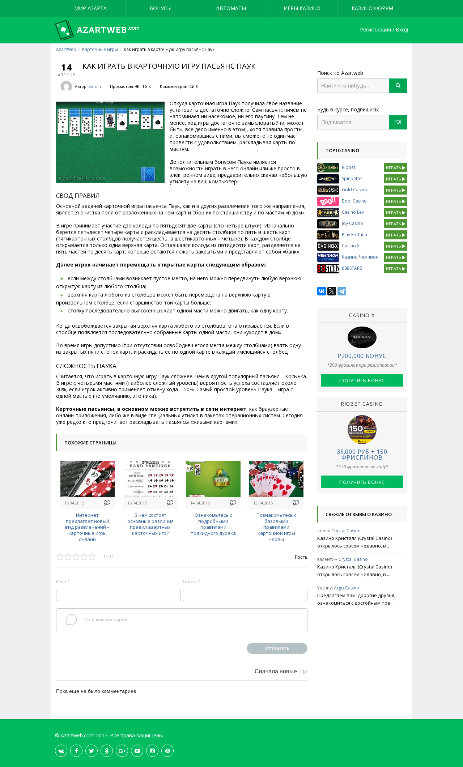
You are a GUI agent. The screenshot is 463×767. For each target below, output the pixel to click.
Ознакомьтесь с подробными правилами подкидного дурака (213, 524)
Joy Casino (352, 223)
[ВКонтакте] (321, 291)
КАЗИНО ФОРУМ (372, 8)
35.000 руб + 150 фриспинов (362, 454)
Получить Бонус (362, 380)
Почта (191, 581)
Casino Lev (353, 212)
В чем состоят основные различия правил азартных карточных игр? (150, 524)
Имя (62, 581)
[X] (331, 291)
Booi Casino (354, 201)
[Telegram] (341, 291)
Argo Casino (346, 588)
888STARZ (352, 268)
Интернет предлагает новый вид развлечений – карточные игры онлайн (87, 527)
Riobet (348, 167)
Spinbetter (352, 178)
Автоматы (231, 8)
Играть (394, 167)
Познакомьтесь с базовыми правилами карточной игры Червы (276, 527)
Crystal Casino (346, 531)
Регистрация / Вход (384, 30)
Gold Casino (354, 190)
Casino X (351, 246)
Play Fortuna (354, 234)
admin (95, 86)
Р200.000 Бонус (362, 356)
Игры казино (302, 8)
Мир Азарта (90, 8)
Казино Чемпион (360, 257)
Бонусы (160, 8)
